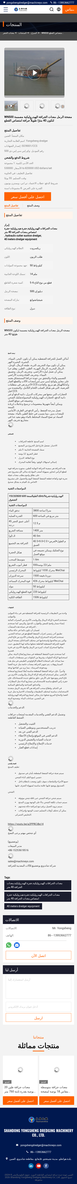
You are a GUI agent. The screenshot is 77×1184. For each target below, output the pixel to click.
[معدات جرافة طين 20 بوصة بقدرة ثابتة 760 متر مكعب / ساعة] (20, 1070)
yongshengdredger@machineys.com (26, 2)
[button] (62, 106)
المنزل (34, 33)
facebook (46, 1166)
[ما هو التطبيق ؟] (8, 945)
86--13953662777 (63, 2)
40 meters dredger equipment (23, 906)
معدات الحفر (8, 33)
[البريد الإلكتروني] (17, 945)
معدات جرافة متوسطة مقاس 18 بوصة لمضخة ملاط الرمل (54, 1089)
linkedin (31, 1166)
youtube (38, 1166)
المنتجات (22, 33)
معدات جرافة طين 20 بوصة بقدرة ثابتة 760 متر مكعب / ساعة (19, 1089)
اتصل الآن (38, 955)
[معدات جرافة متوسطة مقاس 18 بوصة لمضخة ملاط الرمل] (56, 1070)
